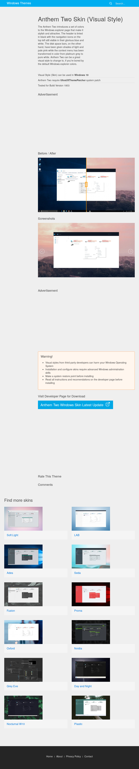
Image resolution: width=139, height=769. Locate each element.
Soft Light (12, 535)
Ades (10, 573)
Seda (77, 573)
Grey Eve (12, 686)
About (59, 756)
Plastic (78, 724)
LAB (77, 535)
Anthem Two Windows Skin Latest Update (72, 404)
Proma (78, 610)
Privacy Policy (73, 756)
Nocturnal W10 (16, 724)
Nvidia (78, 648)
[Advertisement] (19, 115)
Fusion (11, 610)
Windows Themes (19, 3)
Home (49, 756)
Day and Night (83, 686)
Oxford (11, 648)
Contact (88, 756)
